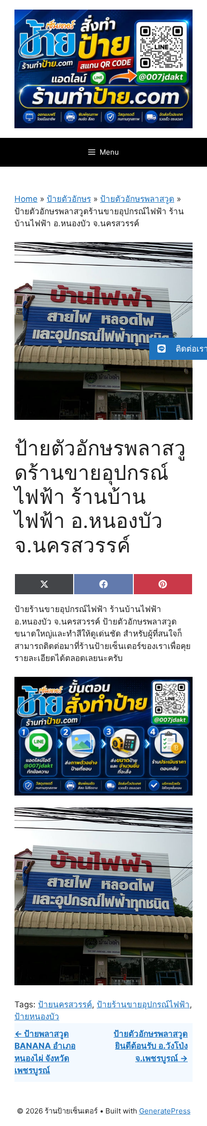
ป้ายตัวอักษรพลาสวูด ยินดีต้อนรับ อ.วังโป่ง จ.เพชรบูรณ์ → (151, 1046)
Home (26, 199)
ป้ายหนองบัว (36, 1016)
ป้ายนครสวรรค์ (65, 1004)
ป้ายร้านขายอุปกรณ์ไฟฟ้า (143, 1004)
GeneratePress (165, 1110)
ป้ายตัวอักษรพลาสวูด (137, 199)
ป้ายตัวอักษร (69, 199)
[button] (178, 349)
